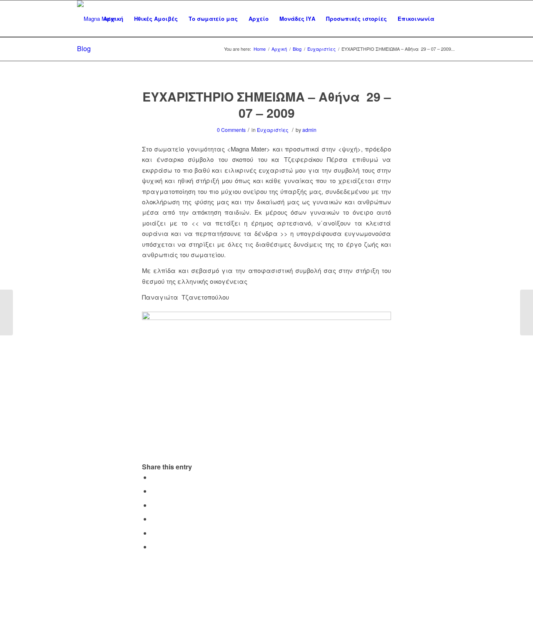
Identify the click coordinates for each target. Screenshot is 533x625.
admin (309, 129)
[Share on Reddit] (153, 532)
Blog (84, 48)
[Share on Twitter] (153, 490)
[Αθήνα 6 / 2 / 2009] (6, 312)
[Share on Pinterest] (153, 518)
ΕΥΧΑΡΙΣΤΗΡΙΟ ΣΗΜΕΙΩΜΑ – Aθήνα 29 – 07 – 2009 (266, 104)
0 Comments (231, 129)
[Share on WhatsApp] (153, 505)
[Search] (448, 18)
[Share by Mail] (153, 546)
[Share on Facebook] (153, 477)
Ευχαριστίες (273, 129)
